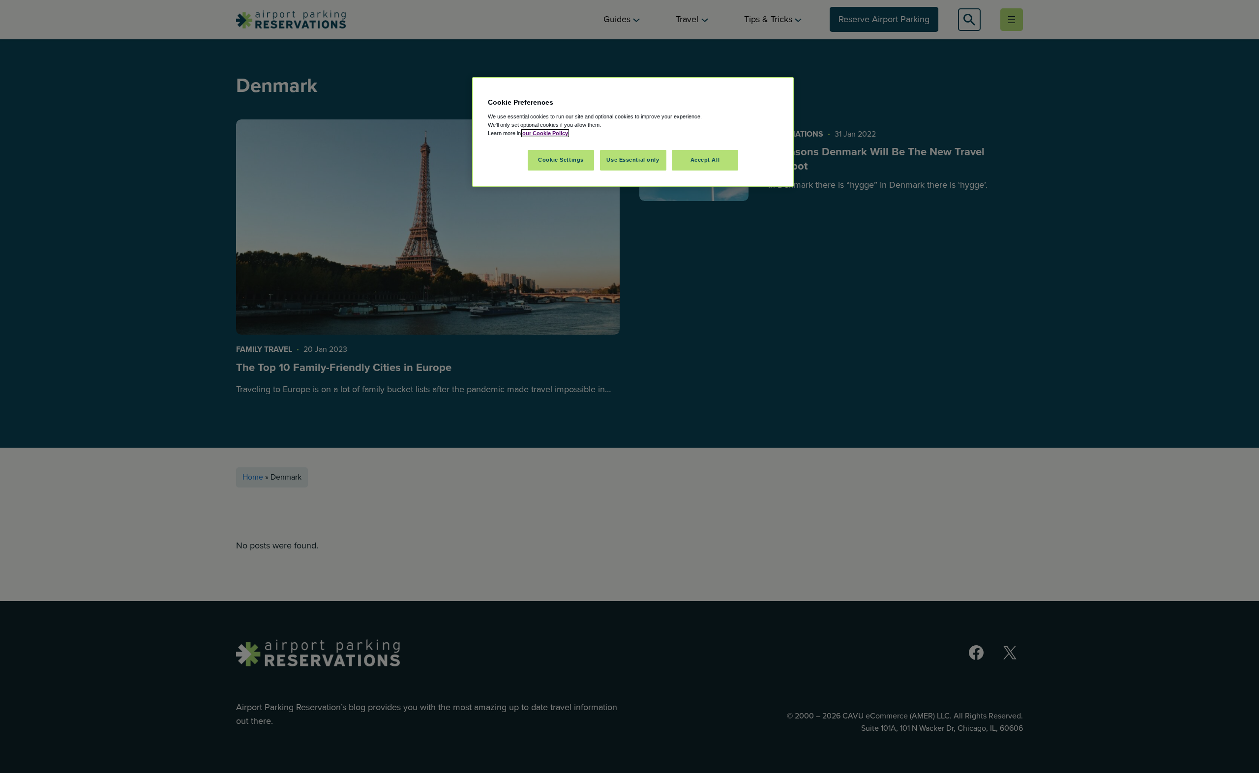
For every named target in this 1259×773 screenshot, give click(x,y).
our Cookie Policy (545, 133)
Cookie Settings (561, 160)
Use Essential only (632, 160)
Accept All (705, 160)
